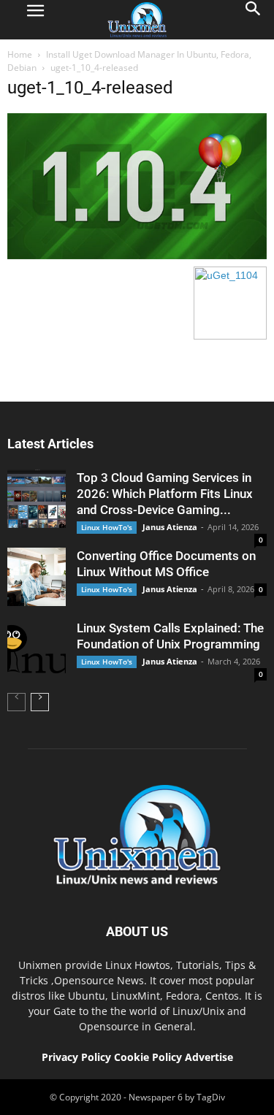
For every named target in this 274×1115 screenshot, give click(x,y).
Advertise (209, 1057)
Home (19, 54)
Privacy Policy (76, 1057)
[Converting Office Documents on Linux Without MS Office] (36, 577)
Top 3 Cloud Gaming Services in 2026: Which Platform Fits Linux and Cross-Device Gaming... (165, 493)
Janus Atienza (169, 526)
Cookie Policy (149, 1057)
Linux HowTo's (106, 527)
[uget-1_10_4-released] (137, 255)
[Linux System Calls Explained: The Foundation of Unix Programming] (36, 649)
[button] (253, 19)
